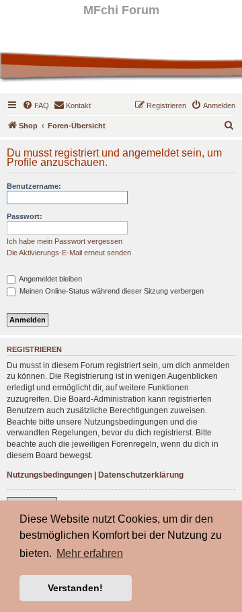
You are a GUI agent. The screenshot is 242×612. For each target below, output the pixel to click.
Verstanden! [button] (75, 587)
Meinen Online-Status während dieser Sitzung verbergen (110, 291)
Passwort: (24, 216)
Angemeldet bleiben (49, 279)
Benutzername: (34, 186)
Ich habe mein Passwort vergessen (64, 241)
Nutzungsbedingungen (49, 475)
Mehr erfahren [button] (89, 553)
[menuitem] (35, 105)
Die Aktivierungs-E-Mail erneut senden (69, 253)
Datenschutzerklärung (141, 475)
